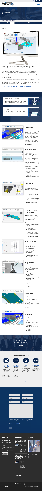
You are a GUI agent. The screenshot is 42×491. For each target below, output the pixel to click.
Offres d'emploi (32, 456)
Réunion (21, 345)
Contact (31, 0)
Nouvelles (18, 475)
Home (3, 20)
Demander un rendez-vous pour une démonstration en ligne (17, 86)
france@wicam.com (9, 450)
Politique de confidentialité (28, 486)
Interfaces (16, 22)
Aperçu (8, 22)
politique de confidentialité (15, 423)
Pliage (10, 20)
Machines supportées (31, 22)
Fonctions (12, 22)
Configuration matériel (23, 22)
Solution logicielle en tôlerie (21, 382)
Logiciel (6, 20)
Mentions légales (36, 486)
